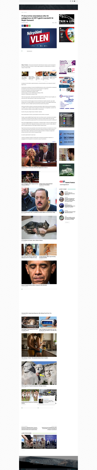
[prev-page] (22, 450)
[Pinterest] (27, 26)
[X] (25, 26)
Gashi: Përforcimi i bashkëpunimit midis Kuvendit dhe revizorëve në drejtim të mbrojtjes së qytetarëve (49, 428)
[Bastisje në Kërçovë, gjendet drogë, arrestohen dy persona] (27, 442)
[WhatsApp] (29, 26)
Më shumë (66, 222)
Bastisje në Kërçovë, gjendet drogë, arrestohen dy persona (27, 446)
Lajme (66, 216)
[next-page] (23, 450)
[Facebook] (70, 1)
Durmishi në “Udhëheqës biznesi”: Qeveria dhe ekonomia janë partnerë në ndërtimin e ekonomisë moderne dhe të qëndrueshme (29, 428)
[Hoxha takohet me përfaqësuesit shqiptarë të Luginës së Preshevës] (51, 442)
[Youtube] (74, 1)
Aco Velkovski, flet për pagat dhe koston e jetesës (70, 212)
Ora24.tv (23, 469)
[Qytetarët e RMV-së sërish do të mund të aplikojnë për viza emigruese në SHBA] (61, 217)
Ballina (22, 12)
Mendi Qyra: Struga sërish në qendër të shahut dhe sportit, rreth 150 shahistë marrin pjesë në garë (39, 446)
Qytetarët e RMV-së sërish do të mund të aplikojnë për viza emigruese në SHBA (70, 218)
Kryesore (25, 12)
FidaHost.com (73, 469)
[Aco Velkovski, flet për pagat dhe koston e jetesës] (61, 211)
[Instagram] (72, 1)
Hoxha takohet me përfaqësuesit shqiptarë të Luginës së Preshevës (51, 446)
